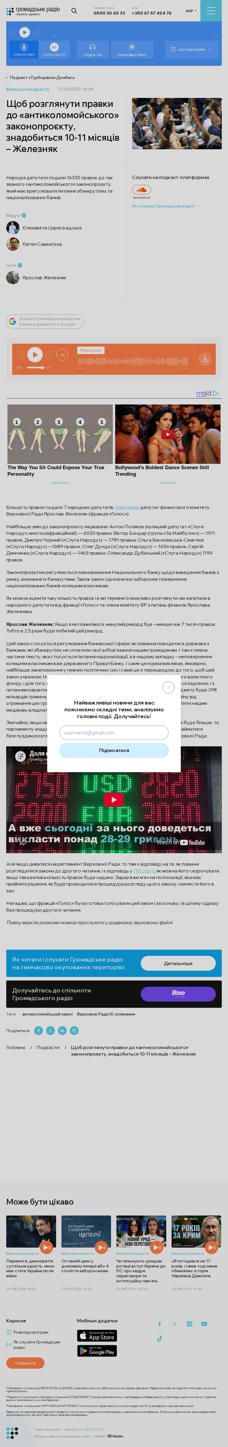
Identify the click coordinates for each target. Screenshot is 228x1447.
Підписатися (114, 750)
